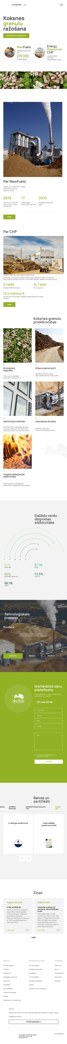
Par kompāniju (8, 965)
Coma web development (25, 1037)
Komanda (58, 977)
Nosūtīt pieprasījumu (33, 1022)
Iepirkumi (6, 981)
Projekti (6, 969)
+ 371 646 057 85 (44, 702)
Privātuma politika (9, 992)
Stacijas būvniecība (35, 969)
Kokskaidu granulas (10, 977)
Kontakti (58, 981)
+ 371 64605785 (16, 5)
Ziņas (27, 930)
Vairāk (33, 937)
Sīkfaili (5, 996)
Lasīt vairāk (10, 930)
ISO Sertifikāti (8, 989)
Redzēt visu (57, 808)
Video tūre (58, 965)
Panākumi (6, 973)
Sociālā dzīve (59, 973)
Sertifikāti (6, 985)
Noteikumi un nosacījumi (12, 1000)
